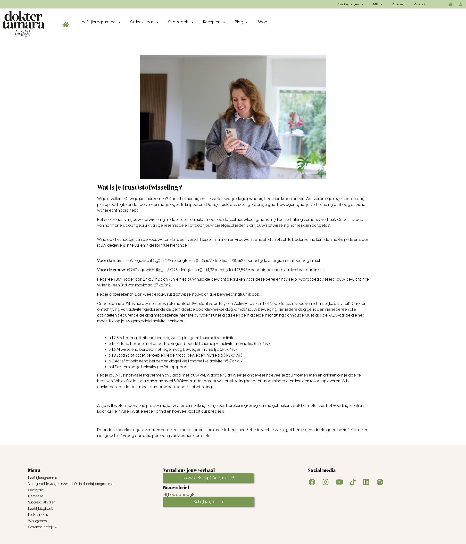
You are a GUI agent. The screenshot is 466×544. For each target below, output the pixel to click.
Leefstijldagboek (40, 509)
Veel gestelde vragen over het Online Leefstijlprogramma (70, 484)
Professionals (37, 515)
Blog (239, 22)
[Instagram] (326, 482)
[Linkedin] (366, 482)
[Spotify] (380, 482)
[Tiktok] (353, 482)
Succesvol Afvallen (41, 502)
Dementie (35, 496)
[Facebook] (312, 482)
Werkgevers (37, 521)
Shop (262, 22)
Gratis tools (178, 22)
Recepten (211, 22)
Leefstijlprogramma (98, 22)
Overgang (36, 490)
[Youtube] (339, 482)
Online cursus (142, 22)
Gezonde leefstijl (40, 527)
